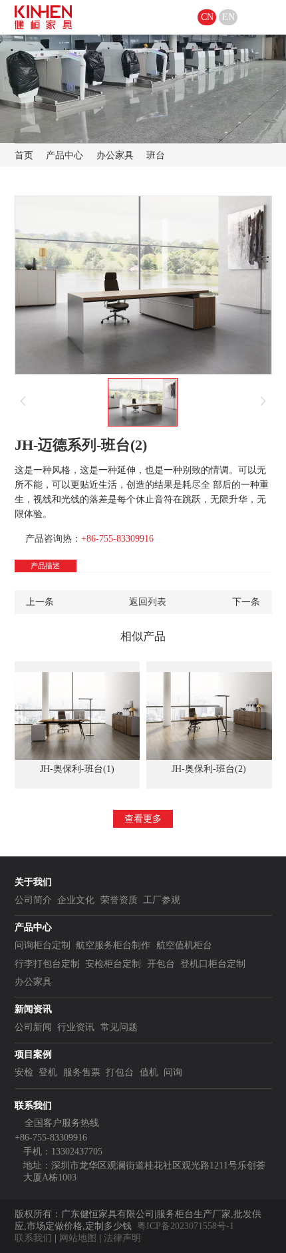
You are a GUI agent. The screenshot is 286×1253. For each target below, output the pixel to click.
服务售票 (81, 1072)
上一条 (40, 602)
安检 (24, 1072)
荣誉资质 (119, 900)
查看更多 (143, 819)
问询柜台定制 (43, 945)
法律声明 (122, 1238)
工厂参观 (161, 900)
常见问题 (119, 1027)
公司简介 (33, 900)
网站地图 (77, 1238)
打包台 (120, 1072)
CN (207, 17)
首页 (24, 155)
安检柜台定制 (113, 964)
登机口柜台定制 (212, 964)
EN (228, 17)
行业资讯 (75, 1027)
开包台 (161, 964)
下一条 (246, 602)
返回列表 (147, 602)
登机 (48, 1072)
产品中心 (64, 155)
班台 (155, 155)
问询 (173, 1072)
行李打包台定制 (47, 964)
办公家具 (115, 155)
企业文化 (75, 900)
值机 (149, 1072)
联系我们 (33, 1238)
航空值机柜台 (184, 945)
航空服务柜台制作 (113, 945)
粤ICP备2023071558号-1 (185, 1226)
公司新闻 (33, 1027)
